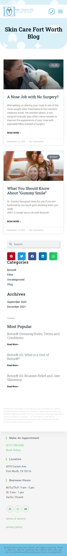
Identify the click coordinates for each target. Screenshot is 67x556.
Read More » (14, 133)
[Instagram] (17, 509)
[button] (60, 11)
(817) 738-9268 (15, 445)
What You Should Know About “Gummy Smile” (28, 190)
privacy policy (14, 527)
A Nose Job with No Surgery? (33, 96)
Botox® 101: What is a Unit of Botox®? (28, 357)
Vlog (10, 284)
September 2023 (16, 302)
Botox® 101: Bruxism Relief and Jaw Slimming (33, 378)
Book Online (13, 450)
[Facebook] (10, 509)
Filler (10, 274)
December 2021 (16, 306)
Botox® (11, 270)
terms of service (16, 518)
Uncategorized (15, 279)
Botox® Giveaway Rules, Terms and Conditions (33, 336)
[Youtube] (25, 509)
